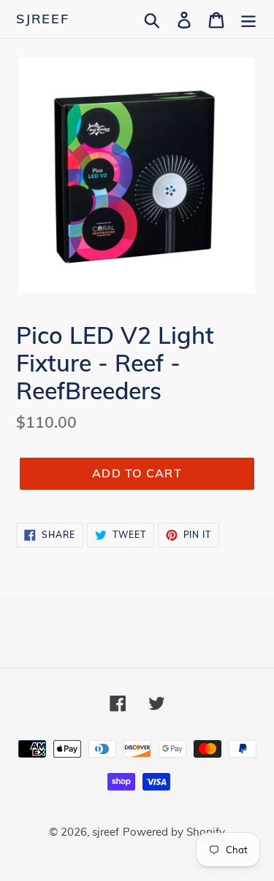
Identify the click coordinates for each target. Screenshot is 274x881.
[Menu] (248, 18)
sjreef (42, 19)
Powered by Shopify (174, 832)
